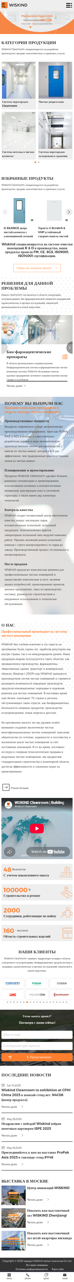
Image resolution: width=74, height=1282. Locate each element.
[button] (30, 27)
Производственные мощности (27, 421)
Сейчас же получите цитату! (34, 268)
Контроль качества (19, 510)
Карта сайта (58, 1269)
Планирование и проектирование (29, 470)
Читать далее (14, 385)
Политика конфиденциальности (32, 1269)
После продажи (16, 564)
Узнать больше (19, 788)
